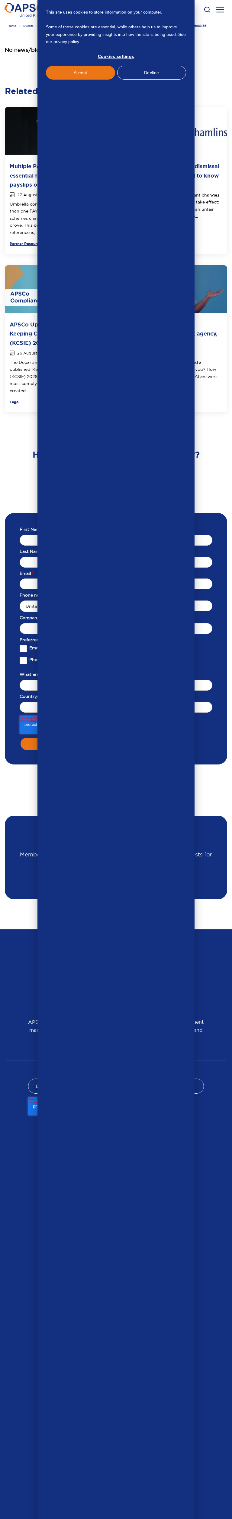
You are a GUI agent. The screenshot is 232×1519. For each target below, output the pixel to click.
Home (12, 26)
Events (28, 26)
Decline (151, 72)
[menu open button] (220, 10)
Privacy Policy (95, 41)
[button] (207, 9)
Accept (80, 72)
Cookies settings (116, 56)
